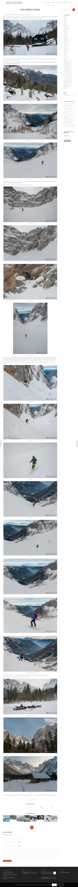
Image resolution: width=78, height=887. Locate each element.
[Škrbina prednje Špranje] (1, 443)
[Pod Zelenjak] (77, 443)
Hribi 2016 (65, 34)
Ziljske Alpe (66, 86)
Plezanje (65, 88)
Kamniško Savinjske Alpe (68, 40)
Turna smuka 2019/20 (68, 75)
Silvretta (65, 59)
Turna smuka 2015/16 (68, 70)
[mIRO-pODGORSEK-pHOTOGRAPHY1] (13, 2)
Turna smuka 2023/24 (68, 80)
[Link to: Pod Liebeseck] (6, 818)
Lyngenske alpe (67, 49)
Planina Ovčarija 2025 (67, 126)
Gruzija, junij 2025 (66, 119)
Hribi (64, 24)
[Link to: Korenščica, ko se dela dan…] (13, 817)
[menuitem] (44, 2)
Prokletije (65, 54)
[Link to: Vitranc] (33, 818)
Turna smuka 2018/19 (68, 73)
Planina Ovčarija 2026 (67, 103)
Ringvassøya (66, 57)
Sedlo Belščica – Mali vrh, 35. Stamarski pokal (68, 122)
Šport (65, 21)
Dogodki (65, 16)
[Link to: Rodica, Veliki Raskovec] (26, 818)
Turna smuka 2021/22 (68, 77)
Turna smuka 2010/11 (68, 63)
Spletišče (19, 845)
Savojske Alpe (66, 58)
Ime (19, 838)
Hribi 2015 (65, 33)
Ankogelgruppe (66, 25)
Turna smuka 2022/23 (68, 79)
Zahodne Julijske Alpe (68, 85)
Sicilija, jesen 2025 (66, 114)
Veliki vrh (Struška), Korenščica (68, 111)
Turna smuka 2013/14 (68, 67)
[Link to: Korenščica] (20, 818)
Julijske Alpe (66, 38)
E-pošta (19, 842)
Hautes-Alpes (66, 29)
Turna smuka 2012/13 (68, 66)
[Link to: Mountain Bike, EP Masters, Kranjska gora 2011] (40, 817)
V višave (65, 23)
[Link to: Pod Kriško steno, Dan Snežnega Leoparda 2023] (47, 818)
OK (54, 884)
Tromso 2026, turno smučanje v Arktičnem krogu (68, 106)
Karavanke (66, 41)
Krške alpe (66, 46)
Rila (64, 55)
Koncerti (65, 17)
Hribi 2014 (65, 32)
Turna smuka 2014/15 (68, 68)
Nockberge (66, 51)
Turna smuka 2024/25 (68, 81)
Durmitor (65, 27)
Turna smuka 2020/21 (68, 76)
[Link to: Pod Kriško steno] (54, 818)
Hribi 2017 (65, 36)
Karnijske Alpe (66, 42)
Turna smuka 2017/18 (68, 72)
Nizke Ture (66, 50)
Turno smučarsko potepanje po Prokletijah (9, 877)
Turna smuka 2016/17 (68, 71)
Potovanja (65, 20)
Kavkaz (65, 43)
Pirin (64, 53)
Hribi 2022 (65, 37)
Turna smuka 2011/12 (68, 64)
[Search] (74, 2)
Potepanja (66, 19)
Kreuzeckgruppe (67, 45)
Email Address (67, 135)
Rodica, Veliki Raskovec (67, 124)
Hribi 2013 (65, 31)
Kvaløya (65, 47)
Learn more (60, 884)
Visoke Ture (66, 84)
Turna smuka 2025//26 (68, 83)
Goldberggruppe (67, 28)
